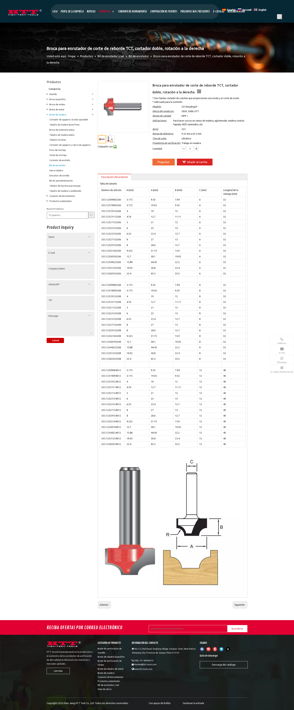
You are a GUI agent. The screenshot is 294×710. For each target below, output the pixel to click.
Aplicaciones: (159, 120)
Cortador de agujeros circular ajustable (68, 119)
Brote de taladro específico (111, 657)
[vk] (208, 649)
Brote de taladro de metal (110, 669)
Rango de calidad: (161, 115)
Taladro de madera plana (61, 135)
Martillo (53, 94)
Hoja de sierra (104, 689)
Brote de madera (57, 114)
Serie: (155, 129)
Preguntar (164, 162)
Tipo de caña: (159, 138)
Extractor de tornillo (59, 175)
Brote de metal (56, 109)
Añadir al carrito (197, 162)
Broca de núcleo (57, 104)
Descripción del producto (114, 177)
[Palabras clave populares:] (279, 16)
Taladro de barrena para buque (64, 186)
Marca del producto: (163, 111)
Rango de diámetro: (162, 133)
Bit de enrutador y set (108, 685)
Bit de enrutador (57, 165)
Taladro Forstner (57, 140)
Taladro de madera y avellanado (65, 191)
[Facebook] (202, 649)
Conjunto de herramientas (62, 196)
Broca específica (57, 99)
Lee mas (58, 670)
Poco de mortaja (57, 150)
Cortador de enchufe (59, 160)
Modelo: (156, 106)
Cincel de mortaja (58, 155)
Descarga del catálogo (224, 664)
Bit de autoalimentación (61, 180)
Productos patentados (60, 201)
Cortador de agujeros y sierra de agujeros (70, 145)
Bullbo (167, 703)
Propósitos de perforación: (166, 143)
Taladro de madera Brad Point (64, 124)
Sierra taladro (56, 170)
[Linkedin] (221, 649)
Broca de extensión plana (61, 130)
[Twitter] (228, 649)
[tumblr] (215, 649)
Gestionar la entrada (193, 703)
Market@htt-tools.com (145, 664)
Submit (55, 340)
